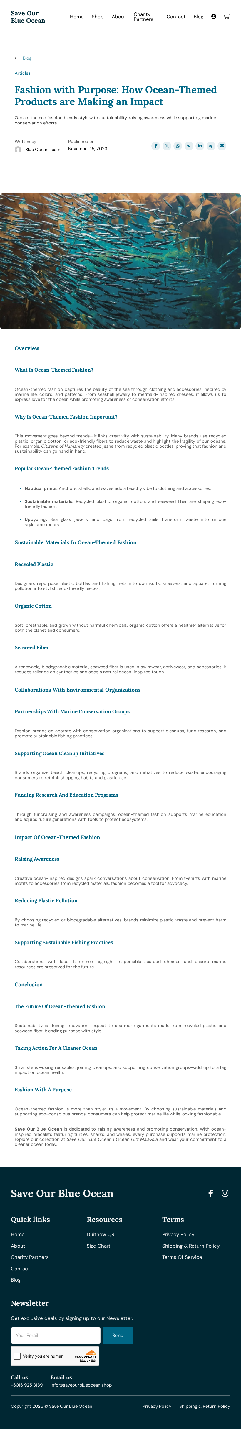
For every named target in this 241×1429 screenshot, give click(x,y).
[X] (167, 146)
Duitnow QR (100, 1234)
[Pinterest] (189, 146)
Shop (98, 16)
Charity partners (30, 1257)
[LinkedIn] (199, 146)
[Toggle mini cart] (227, 16)
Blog (198, 16)
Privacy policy (178, 1234)
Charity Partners (143, 16)
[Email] (221, 146)
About (119, 16)
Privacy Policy (157, 1406)
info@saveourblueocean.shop (81, 1385)
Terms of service (182, 1257)
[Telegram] (211, 146)
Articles (23, 73)
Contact (176, 16)
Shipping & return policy (191, 1246)
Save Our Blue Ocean (28, 16)
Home (77, 16)
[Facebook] (155, 146)
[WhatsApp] (177, 146)
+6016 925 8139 (27, 1385)
